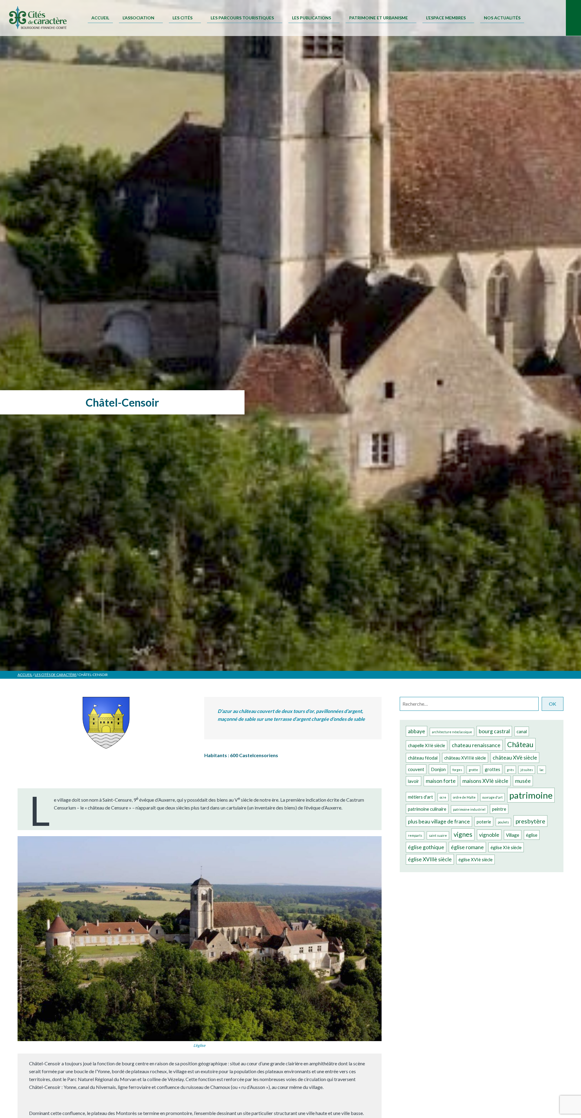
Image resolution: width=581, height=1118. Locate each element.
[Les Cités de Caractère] (38, 18)
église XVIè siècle (475, 859)
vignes (463, 834)
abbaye (416, 731)
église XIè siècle (506, 847)
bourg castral (494, 731)
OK (552, 704)
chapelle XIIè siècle (426, 745)
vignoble (489, 835)
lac (542, 770)
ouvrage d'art (492, 797)
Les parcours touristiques (242, 17)
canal (522, 731)
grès (510, 770)
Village (512, 835)
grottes (492, 769)
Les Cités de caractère (56, 674)
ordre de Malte (464, 797)
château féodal (423, 757)
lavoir (413, 781)
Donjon (438, 769)
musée (523, 781)
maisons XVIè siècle (485, 781)
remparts (415, 835)
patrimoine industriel (469, 809)
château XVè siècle (515, 757)
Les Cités (182, 17)
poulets (503, 822)
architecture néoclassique (452, 732)
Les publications (311, 17)
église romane (467, 847)
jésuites (526, 770)
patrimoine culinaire (427, 809)
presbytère (530, 821)
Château (520, 744)
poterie (484, 821)
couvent (416, 769)
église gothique (426, 847)
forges (457, 770)
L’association (138, 17)
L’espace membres (446, 17)
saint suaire (438, 835)
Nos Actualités (502, 17)
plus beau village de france (439, 821)
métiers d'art (420, 797)
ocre (443, 797)
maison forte (441, 781)
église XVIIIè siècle (430, 859)
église (531, 835)
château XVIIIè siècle (465, 757)
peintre (499, 809)
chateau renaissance (476, 745)
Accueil (100, 17)
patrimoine (531, 795)
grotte (473, 770)
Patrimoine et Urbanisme (378, 17)
